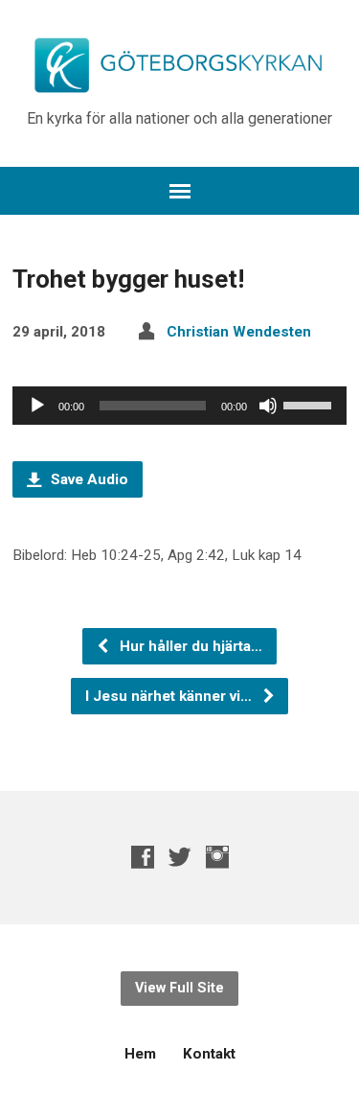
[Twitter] (179, 857)
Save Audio (87, 479)
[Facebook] (142, 857)
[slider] (310, 403)
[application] (179, 405)
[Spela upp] (37, 405)
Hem (140, 1053)
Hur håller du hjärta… (189, 646)
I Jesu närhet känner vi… (170, 696)
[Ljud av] (268, 405)
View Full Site (179, 988)
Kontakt (209, 1053)
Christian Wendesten (239, 331)
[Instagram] (217, 857)
